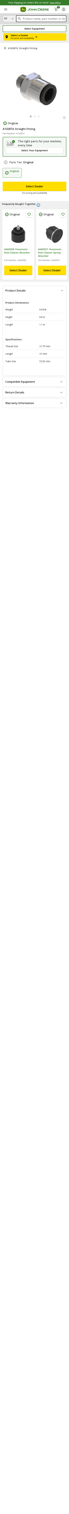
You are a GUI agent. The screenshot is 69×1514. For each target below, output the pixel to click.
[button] (34, 28)
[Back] (5, 48)
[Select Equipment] (11, 150)
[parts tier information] (6, 169)
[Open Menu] (6, 9)
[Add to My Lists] (29, 221)
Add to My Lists (55, 56)
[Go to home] (34, 9)
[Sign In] (63, 9)
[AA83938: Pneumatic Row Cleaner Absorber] (18, 239)
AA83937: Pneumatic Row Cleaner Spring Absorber (50, 259)
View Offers (55, 2)
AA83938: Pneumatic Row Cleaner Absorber (17, 258)
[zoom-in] (64, 124)
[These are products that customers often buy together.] (38, 212)
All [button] (5, 18)
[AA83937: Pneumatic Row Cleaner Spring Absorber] (52, 239)
